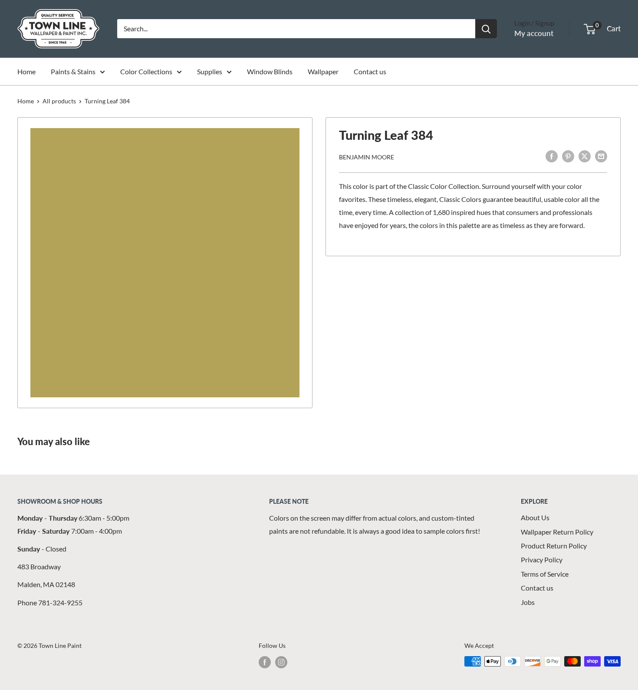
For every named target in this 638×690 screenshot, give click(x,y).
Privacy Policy (541, 559)
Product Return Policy (554, 545)
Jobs (528, 602)
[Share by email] (601, 155)
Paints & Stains (73, 71)
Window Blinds (270, 71)
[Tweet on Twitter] (585, 155)
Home (26, 71)
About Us (535, 517)
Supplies (209, 71)
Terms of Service (545, 574)
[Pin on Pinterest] (568, 155)
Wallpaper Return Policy (557, 532)
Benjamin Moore (366, 156)
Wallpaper (323, 71)
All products (59, 101)
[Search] (486, 28)
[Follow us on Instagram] (281, 662)
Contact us (370, 71)
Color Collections (146, 71)
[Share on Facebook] (552, 155)
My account (533, 33)
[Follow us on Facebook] (265, 662)
